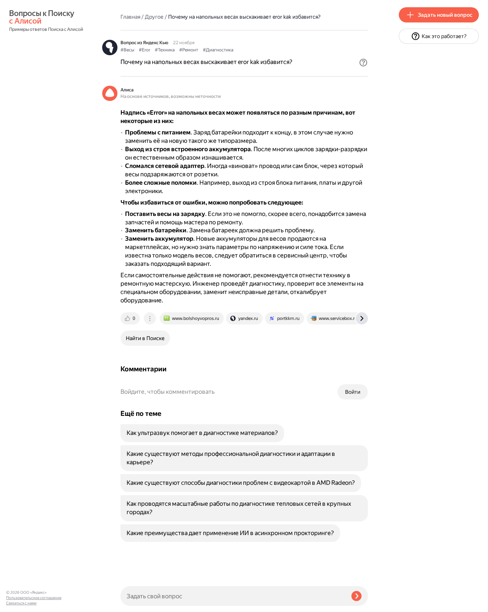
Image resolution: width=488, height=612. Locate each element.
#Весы (127, 50)
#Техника (165, 50)
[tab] (130, 318)
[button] (363, 62)
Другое (154, 17)
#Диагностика (218, 50)
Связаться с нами (21, 603)
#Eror (144, 50)
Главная (130, 17)
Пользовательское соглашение (33, 598)
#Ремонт (188, 50)
